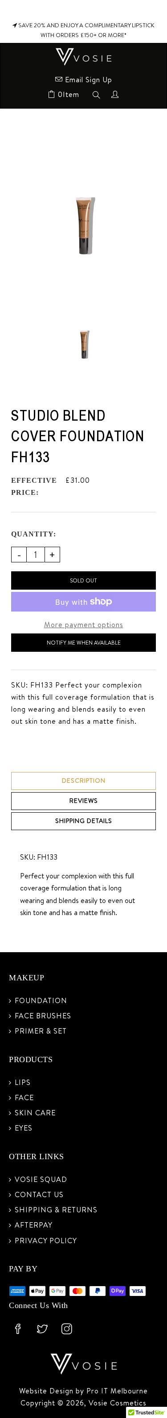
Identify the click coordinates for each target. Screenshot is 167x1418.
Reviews (83, 800)
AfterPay (34, 1225)
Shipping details (83, 820)
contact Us (39, 1194)
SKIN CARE (35, 1113)
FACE (24, 1097)
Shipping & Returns (56, 1210)
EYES (24, 1128)
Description (84, 780)
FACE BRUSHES (43, 1016)
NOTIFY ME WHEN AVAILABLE (84, 642)
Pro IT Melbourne (116, 1391)
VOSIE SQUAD (41, 1179)
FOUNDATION (41, 1000)
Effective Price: (34, 486)
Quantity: (33, 534)
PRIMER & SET (41, 1031)
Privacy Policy (46, 1240)
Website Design (47, 1391)
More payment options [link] (83, 624)
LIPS (23, 1082)
